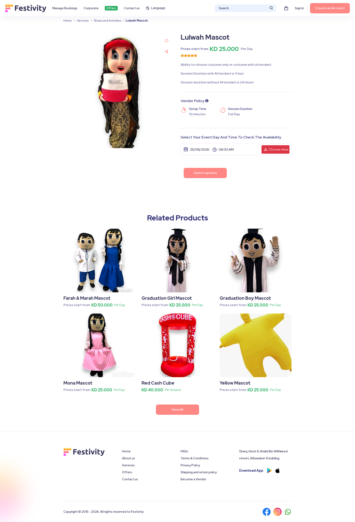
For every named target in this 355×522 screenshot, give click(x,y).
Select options (205, 173)
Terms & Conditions (195, 458)
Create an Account (330, 8)
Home (67, 20)
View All (177, 409)
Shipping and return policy (199, 472)
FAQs (184, 451)
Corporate (91, 8)
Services (83, 20)
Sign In (299, 8)
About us (128, 458)
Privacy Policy (190, 465)
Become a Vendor (193, 479)
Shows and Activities (107, 20)
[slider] (189, 55)
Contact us (132, 8)
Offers (111, 8)
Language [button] (158, 8)
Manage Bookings (64, 8)
